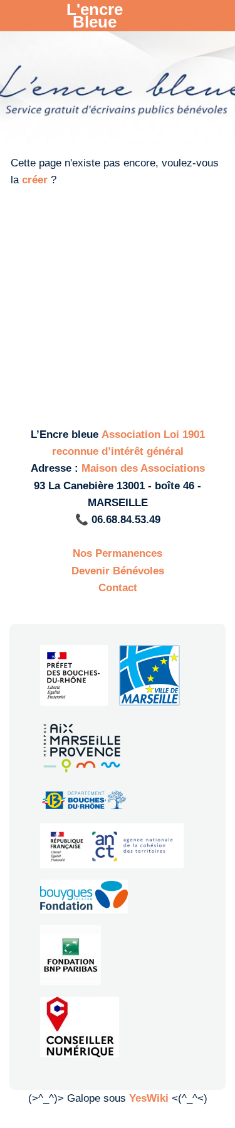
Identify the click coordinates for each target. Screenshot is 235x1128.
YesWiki (149, 1098)
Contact (117, 588)
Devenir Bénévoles (117, 571)
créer (35, 180)
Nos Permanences (117, 553)
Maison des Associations (143, 468)
